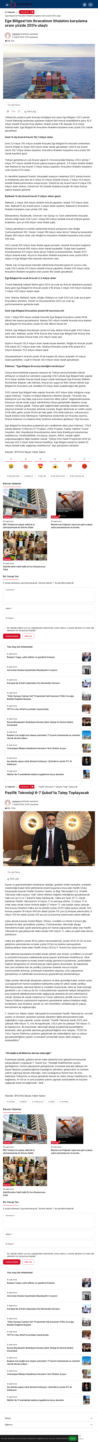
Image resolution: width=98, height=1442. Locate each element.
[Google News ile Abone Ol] (14, 104)
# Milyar (42, 476)
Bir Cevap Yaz (11, 576)
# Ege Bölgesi (13, 476)
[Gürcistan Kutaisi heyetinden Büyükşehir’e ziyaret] (49, 670)
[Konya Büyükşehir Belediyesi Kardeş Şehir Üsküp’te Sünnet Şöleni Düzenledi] (49, 722)
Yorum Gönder (11, 636)
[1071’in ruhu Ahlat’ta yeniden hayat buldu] (49, 709)
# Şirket (23, 1102)
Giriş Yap (28, 636)
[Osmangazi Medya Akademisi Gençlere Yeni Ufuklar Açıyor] (49, 748)
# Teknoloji (38, 1102)
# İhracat (28, 476)
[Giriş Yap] (90, 5)
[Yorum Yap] (8, 111)
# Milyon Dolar (77, 476)
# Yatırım (64, 1102)
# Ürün (51, 1102)
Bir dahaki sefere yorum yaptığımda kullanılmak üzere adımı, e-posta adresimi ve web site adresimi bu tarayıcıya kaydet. (50, 629)
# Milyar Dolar (58, 476)
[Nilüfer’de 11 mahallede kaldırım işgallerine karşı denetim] (49, 774)
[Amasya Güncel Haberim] (21, 4)
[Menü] (7, 5)
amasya (16, 34)
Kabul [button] (73, 1439)
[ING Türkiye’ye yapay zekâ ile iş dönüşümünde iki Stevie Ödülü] (25, 509)
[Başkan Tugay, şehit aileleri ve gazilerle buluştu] (49, 657)
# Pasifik (11, 1102)
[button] (85, 5)
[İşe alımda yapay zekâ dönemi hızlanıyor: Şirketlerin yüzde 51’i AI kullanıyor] (49, 761)
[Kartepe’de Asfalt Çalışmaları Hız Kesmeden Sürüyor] (49, 683)
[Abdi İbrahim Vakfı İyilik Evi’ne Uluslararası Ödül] (25, 551)
